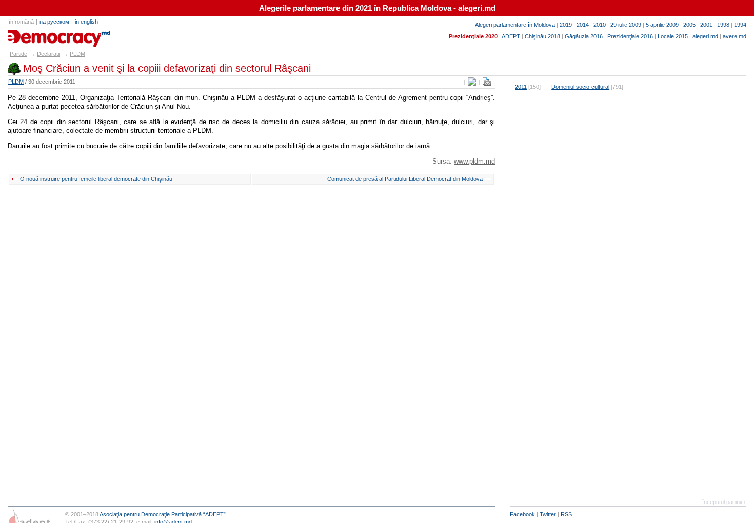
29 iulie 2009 (625, 25)
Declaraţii (48, 54)
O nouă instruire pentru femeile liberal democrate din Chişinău (96, 179)
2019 (566, 25)
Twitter (548, 514)
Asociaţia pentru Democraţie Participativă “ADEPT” (163, 514)
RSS (566, 514)
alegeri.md (705, 36)
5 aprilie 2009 (662, 25)
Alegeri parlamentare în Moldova (515, 25)
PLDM (77, 54)
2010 (599, 25)
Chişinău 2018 (542, 36)
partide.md (31, 35)
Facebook (522, 514)
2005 (689, 25)
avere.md (734, 36)
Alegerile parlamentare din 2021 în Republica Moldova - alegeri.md (377, 8)
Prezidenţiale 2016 (630, 36)
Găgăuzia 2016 (584, 36)
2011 (521, 87)
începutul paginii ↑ (724, 502)
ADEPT (511, 36)
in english (86, 21)
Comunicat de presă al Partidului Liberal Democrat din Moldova (405, 179)
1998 (723, 25)
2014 (583, 25)
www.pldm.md (474, 161)
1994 (740, 25)
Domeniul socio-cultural (580, 87)
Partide (18, 54)
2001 (706, 25)
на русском (54, 21)
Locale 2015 (673, 36)
